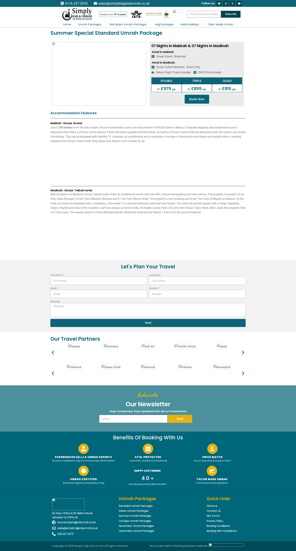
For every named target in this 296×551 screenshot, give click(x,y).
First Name (56, 275)
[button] (53, 352)
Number (153, 288)
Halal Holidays (189, 24)
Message (55, 301)
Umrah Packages (89, 24)
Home (67, 24)
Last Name (155, 275)
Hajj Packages (164, 24)
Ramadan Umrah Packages (128, 24)
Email (53, 288)
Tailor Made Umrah (220, 24)
